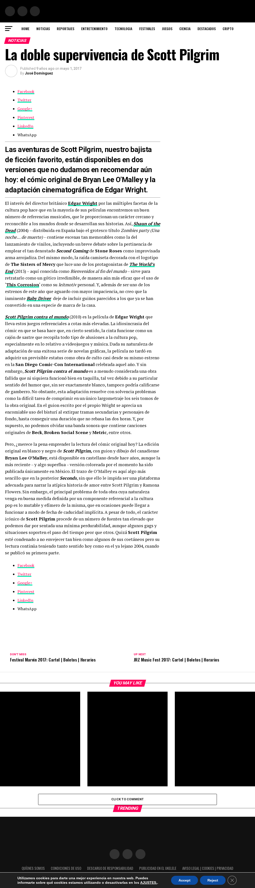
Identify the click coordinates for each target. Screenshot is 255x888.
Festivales (147, 28)
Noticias (43, 28)
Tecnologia (123, 28)
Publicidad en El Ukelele (157, 868)
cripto (228, 28)
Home (25, 28)
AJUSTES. (148, 883)
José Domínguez (39, 73)
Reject (212, 880)
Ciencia (185, 28)
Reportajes (65, 28)
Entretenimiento (94, 28)
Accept (185, 880)
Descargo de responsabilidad (110, 868)
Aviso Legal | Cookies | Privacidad (207, 868)
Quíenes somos (33, 868)
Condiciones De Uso (66, 868)
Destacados (206, 28)
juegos (167, 28)
